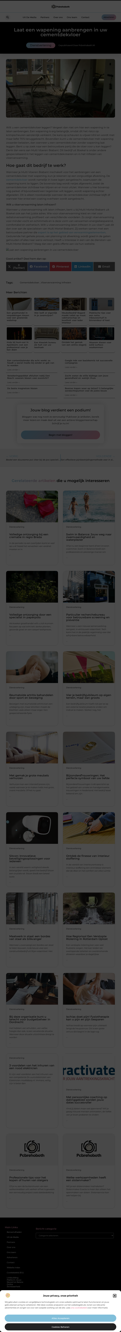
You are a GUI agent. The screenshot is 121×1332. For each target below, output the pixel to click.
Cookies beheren (60, 1327)
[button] (114, 1295)
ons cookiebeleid (79, 1308)
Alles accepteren (60, 1318)
